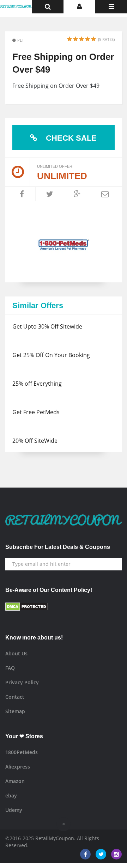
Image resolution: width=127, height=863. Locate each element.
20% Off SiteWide (35, 441)
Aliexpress (17, 766)
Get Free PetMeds (36, 412)
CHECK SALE (70, 138)
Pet (20, 40)
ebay (11, 795)
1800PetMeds (21, 752)
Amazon (15, 781)
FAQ (10, 668)
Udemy (13, 810)
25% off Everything (37, 383)
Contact (14, 696)
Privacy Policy (22, 682)
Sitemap (15, 711)
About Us (16, 653)
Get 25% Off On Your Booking (51, 355)
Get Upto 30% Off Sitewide (47, 326)
